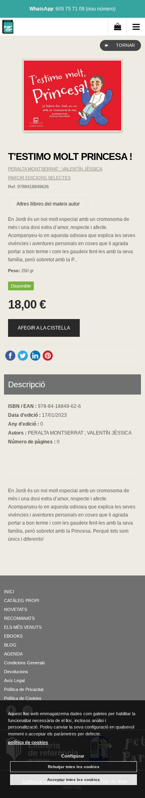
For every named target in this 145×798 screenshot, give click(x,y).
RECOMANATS (19, 618)
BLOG (10, 645)
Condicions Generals (24, 662)
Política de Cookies (22, 698)
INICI (9, 591)
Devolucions (16, 671)
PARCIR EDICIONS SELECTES (39, 177)
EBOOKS (13, 636)
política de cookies (28, 742)
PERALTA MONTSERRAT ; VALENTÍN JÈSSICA (55, 168)
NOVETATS (15, 609)
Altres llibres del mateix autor (48, 204)
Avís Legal (14, 680)
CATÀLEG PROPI (21, 600)
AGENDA (13, 653)
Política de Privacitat (24, 689)
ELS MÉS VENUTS (22, 627)
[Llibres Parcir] (8, 28)
